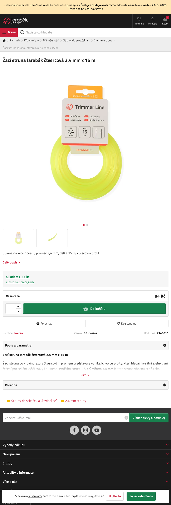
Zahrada (15, 40)
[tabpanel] (85, 359)
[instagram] (85, 430)
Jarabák (18, 333)
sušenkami (35, 496)
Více (83, 374)
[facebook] (74, 430)
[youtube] (96, 430)
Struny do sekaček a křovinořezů (34, 401)
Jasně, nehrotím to (141, 496)
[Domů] (6, 40)
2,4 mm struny (103, 40)
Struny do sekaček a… (76, 40)
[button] (84, 225)
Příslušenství (51, 40)
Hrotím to (115, 496)
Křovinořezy (31, 40)
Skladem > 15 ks (20, 279)
